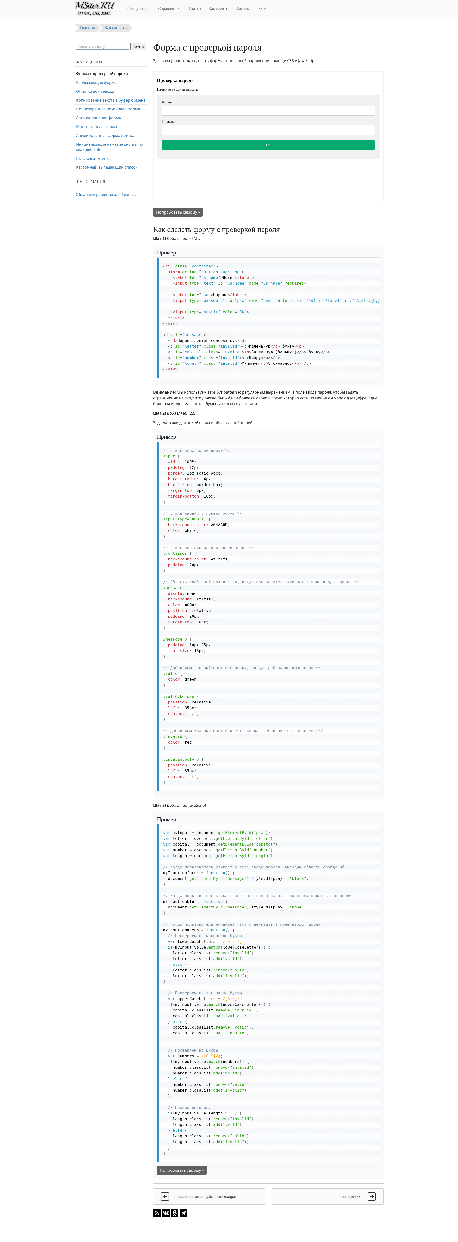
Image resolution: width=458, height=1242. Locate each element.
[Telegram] (183, 1213)
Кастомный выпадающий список (106, 167)
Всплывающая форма (96, 82)
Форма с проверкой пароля (102, 73)
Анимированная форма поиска (105, 135)
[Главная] (97, 8)
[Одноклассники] (174, 1213)
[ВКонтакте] (166, 1213)
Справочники (170, 8)
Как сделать (218, 8)
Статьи (195, 8)
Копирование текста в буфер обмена (111, 100)
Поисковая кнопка (93, 158)
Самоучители (139, 8)
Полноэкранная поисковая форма (108, 109)
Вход (262, 8)
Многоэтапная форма (96, 126)
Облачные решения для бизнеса (106, 194)
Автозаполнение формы (99, 117)
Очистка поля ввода (95, 91)
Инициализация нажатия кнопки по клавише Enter (109, 147)
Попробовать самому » (178, 212)
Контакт (243, 8)
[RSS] (157, 1213)
